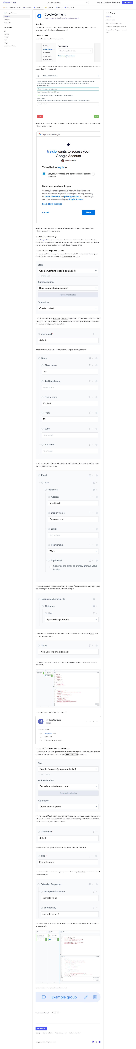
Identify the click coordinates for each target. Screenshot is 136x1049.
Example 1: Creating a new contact (116, 26)
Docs (14, 3)
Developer (28, 7)
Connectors (39, 7)
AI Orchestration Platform (13, 7)
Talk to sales (127, 2)
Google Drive (44, 240)
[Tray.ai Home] (7, 2)
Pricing (38, 1033)
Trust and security (60, 1033)
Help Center (70, 7)
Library (60, 7)
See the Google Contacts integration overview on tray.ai (62, 18)
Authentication (110, 20)
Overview (108, 16)
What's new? (116, 2)
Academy (107, 2)
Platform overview (74, 1033)
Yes (53, 1013)
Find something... (69, 2)
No (58, 1013)
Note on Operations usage (114, 23)
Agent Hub (51, 7)
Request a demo (47, 1033)
